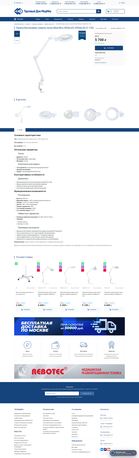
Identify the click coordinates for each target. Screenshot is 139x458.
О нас (47, 19)
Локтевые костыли (19, 435)
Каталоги (92, 19)
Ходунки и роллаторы (20, 442)
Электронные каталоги (78, 445)
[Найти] (98, 11)
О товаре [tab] (20, 130)
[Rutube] (105, 449)
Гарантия (74, 432)
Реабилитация (18, 418)
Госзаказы (75, 427)
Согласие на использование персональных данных (51, 432)
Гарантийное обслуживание (51, 420)
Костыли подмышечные (21, 440)
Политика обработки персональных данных (53, 428)
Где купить (75, 434)
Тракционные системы (20, 425)
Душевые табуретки (20, 451)
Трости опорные (19, 438)
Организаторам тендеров (79, 425)
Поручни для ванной (20, 449)
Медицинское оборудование (22, 413)
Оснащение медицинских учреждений (82, 415)
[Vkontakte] (102, 449)
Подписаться (87, 393)
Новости (70, 19)
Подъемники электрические (22, 453)
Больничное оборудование (22, 415)
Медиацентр (58, 19)
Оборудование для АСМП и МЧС (23, 420)
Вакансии (74, 418)
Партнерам (75, 420)
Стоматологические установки (23, 422)
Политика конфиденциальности (52, 425)
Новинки (81, 19)
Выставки (104, 19)
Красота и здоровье (20, 427)
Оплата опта (75, 429)
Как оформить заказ (49, 413)
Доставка (46, 415)
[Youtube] (108, 449)
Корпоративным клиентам (79, 422)
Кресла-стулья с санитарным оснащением (22, 446)
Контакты (115, 19)
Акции (38, 19)
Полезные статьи (77, 449)
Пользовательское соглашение (52, 422)
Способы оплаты (48, 418)
